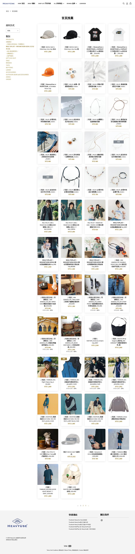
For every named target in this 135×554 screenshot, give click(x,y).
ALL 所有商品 (58, 3)
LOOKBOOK (83, 3)
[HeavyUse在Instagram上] (101, 521)
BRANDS (9, 63)
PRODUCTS (10, 39)
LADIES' (8, 70)
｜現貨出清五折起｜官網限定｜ (15, 44)
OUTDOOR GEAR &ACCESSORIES (17, 74)
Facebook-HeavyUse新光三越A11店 (78, 522)
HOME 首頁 (21, 3)
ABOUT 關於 (31, 3)
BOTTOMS (9, 67)
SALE (7, 60)
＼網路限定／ (10, 53)
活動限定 (8, 42)
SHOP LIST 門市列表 (44, 3)
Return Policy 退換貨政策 (71, 550)
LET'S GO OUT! (11, 58)
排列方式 (10, 25)
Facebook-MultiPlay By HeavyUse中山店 (80, 526)
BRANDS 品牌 (71, 3)
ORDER (8, 79)
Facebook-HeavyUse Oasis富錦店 (78, 520)
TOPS (8, 65)
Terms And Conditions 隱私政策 (55, 550)
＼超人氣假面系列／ (12, 51)
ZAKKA (8, 77)
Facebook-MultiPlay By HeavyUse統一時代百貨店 (82, 529)
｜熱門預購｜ (10, 56)
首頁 (7, 11)
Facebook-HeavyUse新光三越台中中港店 (80, 524)
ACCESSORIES (11, 72)
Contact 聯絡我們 (83, 550)
